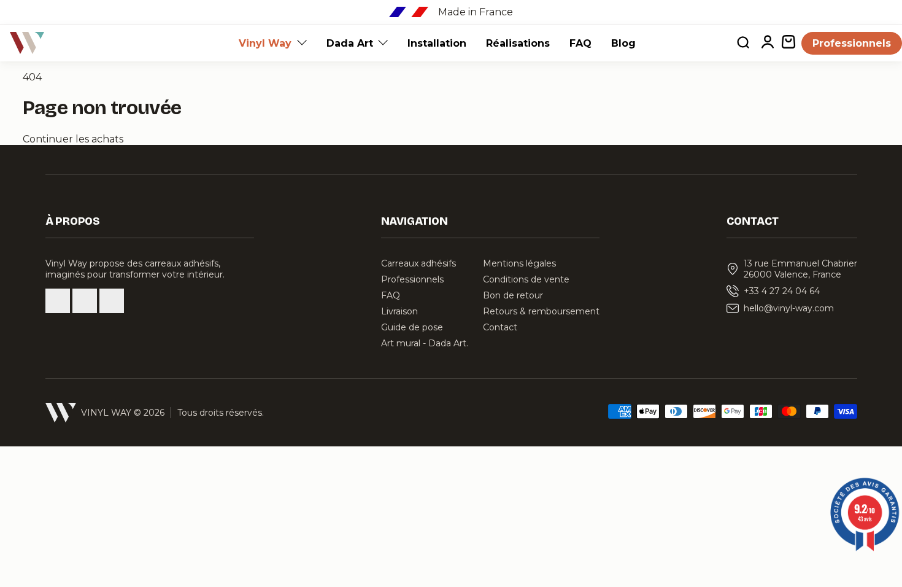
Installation (436, 43)
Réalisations (518, 43)
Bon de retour (513, 295)
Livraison (399, 311)
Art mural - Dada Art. (424, 343)
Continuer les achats (73, 139)
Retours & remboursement (541, 311)
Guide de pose (412, 327)
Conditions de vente (526, 279)
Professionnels (851, 43)
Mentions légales (519, 263)
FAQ (580, 43)
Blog (623, 43)
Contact (500, 327)
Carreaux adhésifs (418, 263)
